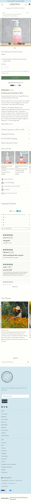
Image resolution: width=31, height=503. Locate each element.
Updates (3, 469)
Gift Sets (3, 433)
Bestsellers (3, 416)
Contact (3, 448)
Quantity (3, 64)
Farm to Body (4, 419)
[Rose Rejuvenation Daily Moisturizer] (7, 157)
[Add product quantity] (7, 67)
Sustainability (4, 456)
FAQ (2, 445)
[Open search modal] (25, 4)
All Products (4, 414)
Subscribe (4, 401)
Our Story (3, 442)
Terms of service (12, 483)
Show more (14, 286)
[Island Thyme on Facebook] (2, 407)
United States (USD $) (7, 477)
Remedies (3, 427)
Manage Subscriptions (6, 467)
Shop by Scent (4, 430)
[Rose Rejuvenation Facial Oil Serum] (21, 157)
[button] (5, 90)
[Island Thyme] (15, 4)
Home (4, 12)
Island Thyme (11, 480)
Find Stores (4, 450)
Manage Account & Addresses (8, 464)
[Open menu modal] (2, 4)
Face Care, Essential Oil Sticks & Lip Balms (12, 14)
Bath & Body (4, 425)
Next (27, 12)
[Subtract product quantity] (2, 67)
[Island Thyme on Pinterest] (7, 407)
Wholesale (3, 459)
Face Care (3, 422)
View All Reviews (5, 435)
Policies (3, 461)
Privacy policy (4, 483)
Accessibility (4, 472)
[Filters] (2, 228)
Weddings (3, 453)
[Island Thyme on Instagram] (4, 407)
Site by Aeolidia (5, 486)
